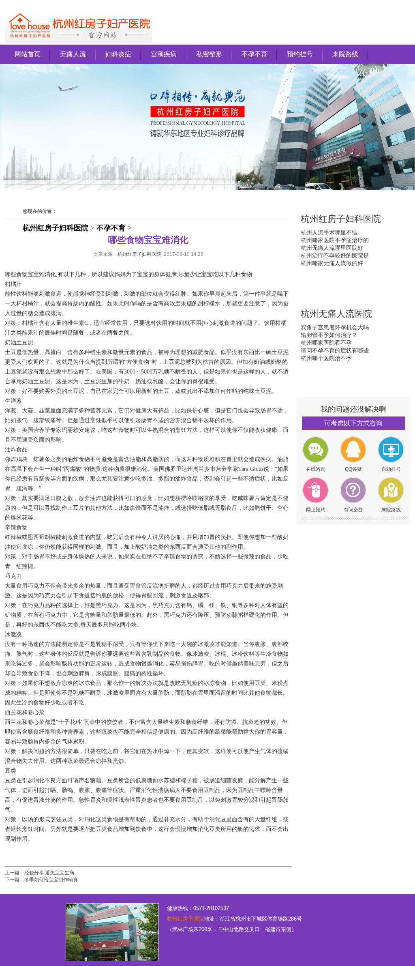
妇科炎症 (118, 54)
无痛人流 (73, 54)
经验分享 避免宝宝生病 (49, 873)
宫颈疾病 (164, 54)
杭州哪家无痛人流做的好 (332, 263)
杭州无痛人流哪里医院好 (332, 248)
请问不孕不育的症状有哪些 (335, 350)
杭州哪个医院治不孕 (326, 358)
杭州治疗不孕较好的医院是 (335, 255)
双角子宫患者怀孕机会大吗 (335, 327)
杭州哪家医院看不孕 (326, 342)
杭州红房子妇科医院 (55, 228)
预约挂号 (300, 54)
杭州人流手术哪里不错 (329, 232)
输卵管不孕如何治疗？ (329, 335)
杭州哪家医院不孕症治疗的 (335, 240)
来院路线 (345, 54)
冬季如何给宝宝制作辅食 (51, 879)
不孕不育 (254, 54)
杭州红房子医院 (185, 919)
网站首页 (28, 54)
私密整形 (209, 54)
